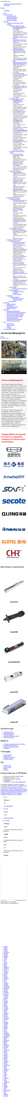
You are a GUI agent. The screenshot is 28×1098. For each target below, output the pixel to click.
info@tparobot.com (21, 782)
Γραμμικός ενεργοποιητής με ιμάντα (11, 788)
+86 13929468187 (8, 806)
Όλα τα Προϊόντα (17, 794)
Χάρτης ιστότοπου (11, 787)
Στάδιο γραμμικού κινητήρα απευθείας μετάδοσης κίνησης (14, 791)
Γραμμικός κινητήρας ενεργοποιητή (11, 793)
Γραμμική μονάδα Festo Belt (16, 790)
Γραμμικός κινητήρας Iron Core (8, 793)
